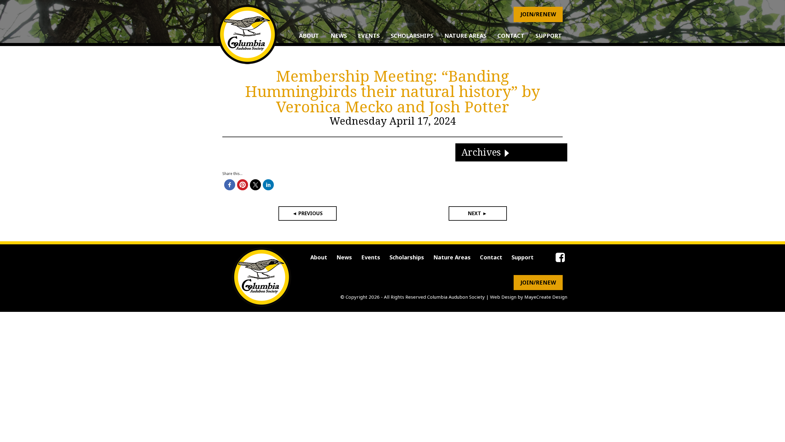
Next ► (477, 213)
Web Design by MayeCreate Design (528, 297)
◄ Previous (307, 213)
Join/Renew (538, 14)
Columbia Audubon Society (456, 297)
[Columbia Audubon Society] (247, 34)
